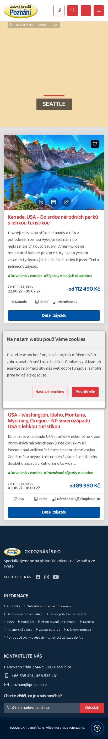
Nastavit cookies (49, 392)
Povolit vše (85, 392)
